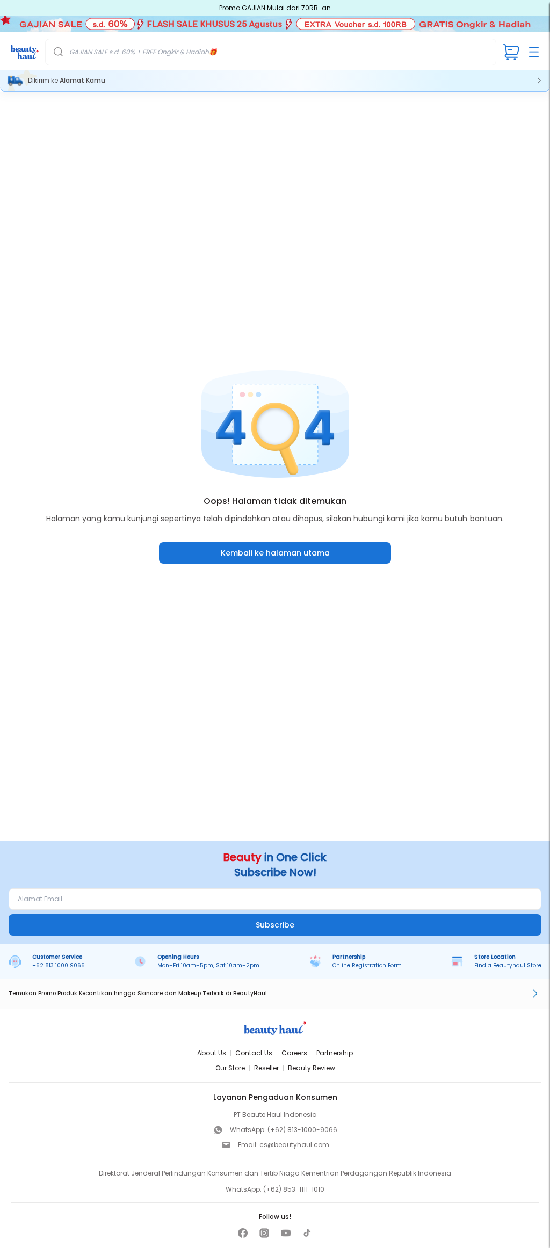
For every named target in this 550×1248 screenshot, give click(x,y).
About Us (211, 1052)
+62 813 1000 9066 (58, 965)
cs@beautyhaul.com (294, 1144)
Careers (294, 1052)
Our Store (230, 1067)
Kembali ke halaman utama (275, 553)
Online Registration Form (367, 965)
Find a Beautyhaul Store (507, 965)
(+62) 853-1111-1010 (293, 1189)
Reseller (266, 1067)
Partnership (334, 1052)
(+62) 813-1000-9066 (302, 1129)
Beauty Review (311, 1067)
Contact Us (253, 1052)
